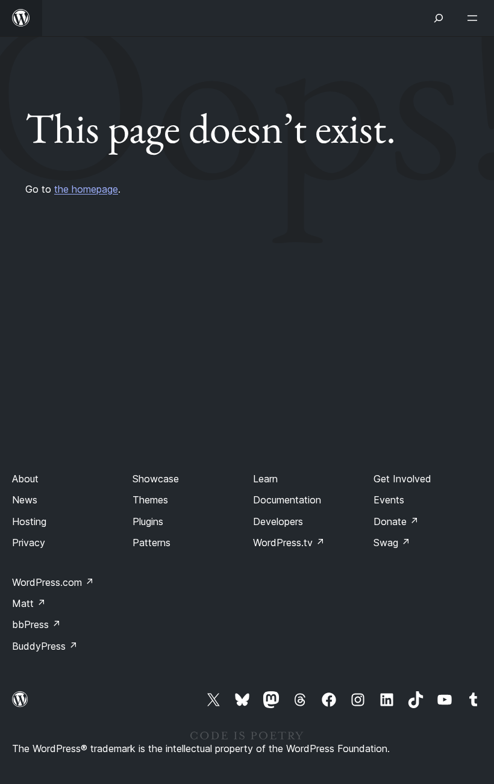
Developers (278, 521)
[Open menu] (474, 18)
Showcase (156, 479)
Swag (392, 543)
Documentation (287, 500)
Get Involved (402, 479)
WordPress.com (53, 582)
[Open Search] (438, 18)
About (25, 479)
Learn (265, 479)
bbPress (36, 624)
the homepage (86, 189)
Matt (29, 603)
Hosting (29, 521)
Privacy (28, 543)
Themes (150, 500)
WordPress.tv (289, 543)
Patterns (151, 543)
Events (389, 500)
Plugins (148, 521)
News (24, 500)
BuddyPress (45, 646)
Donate (396, 521)
